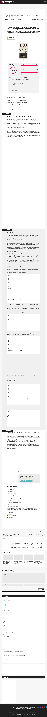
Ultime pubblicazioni (9, 517)
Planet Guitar (19, 519)
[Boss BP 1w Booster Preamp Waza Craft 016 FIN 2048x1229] (23, 171)
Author (5, 517)
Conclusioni (19, 19)
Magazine (29, 708)
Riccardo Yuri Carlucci (16, 15)
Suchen (43, 9)
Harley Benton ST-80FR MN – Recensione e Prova (18, 562)
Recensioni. (7, 11)
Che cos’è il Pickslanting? (28, 561)
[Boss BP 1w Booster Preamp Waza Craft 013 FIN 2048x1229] (23, 215)
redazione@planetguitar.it (12, 712)
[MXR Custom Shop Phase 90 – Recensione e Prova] (8, 557)
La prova (12, 19)
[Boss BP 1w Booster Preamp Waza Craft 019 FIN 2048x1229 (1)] (23, 193)
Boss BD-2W (19, 239)
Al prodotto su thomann (37, 19)
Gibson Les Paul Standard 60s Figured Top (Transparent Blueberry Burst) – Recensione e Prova (38, 563)
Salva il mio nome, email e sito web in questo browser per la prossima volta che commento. (21, 587)
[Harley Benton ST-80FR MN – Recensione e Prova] (18, 557)
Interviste (32, 707)
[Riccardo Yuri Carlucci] (7, 524)
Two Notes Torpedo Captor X (27, 236)
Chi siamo (13, 714)
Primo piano (21, 707)
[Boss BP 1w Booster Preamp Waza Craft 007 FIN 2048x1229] (23, 149)
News (17, 707)
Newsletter (18, 714)
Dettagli (6, 19)
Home (3, 7)
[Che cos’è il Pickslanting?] (28, 557)
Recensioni (8, 7)
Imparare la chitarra (21, 708)
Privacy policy (23, 714)
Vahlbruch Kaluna (11, 239)
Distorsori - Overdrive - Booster (33, 15)
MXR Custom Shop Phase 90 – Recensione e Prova (7, 562)
